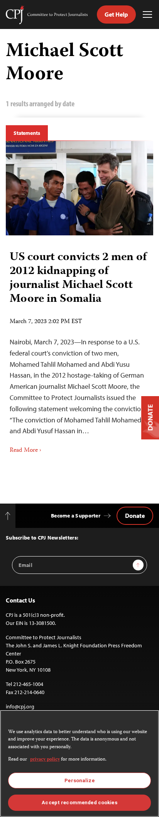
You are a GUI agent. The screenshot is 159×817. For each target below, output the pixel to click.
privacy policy (45, 760)
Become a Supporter (75, 515)
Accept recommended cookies (79, 802)
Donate (135, 515)
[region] (79, 763)
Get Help (116, 14)
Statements (27, 132)
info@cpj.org (20, 706)
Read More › (25, 451)
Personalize (79, 780)
